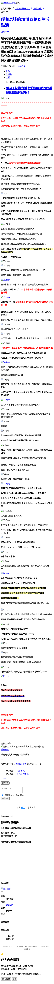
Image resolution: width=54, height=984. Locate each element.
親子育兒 (21, 771)
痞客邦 (19, 764)
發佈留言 (5, 798)
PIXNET (12, 947)
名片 (8, 77)
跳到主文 (5, 32)
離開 (14, 979)
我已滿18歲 (6, 979)
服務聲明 (27, 949)
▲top (3, 778)
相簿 (8, 71)
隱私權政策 (45, 947)
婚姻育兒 (22, 66)
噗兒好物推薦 (23, 774)
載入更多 (5, 783)
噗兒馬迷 (5, 749)
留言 (25, 764)
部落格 (9, 74)
